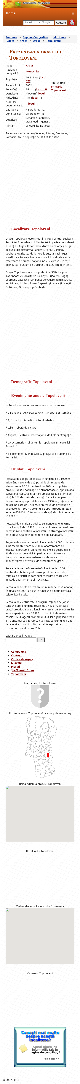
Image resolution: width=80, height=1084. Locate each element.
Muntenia (59, 37)
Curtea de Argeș (22, 659)
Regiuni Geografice (35, 37)
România (11, 37)
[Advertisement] (62, 100)
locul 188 (41, 89)
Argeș (23, 41)
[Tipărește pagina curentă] (72, 22)
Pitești (15, 666)
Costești (16, 655)
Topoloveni (18, 674)
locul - (42, 93)
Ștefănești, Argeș (22, 670)
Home (10, 13)
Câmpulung (18, 651)
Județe (10, 41)
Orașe (37, 41)
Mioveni (16, 663)
